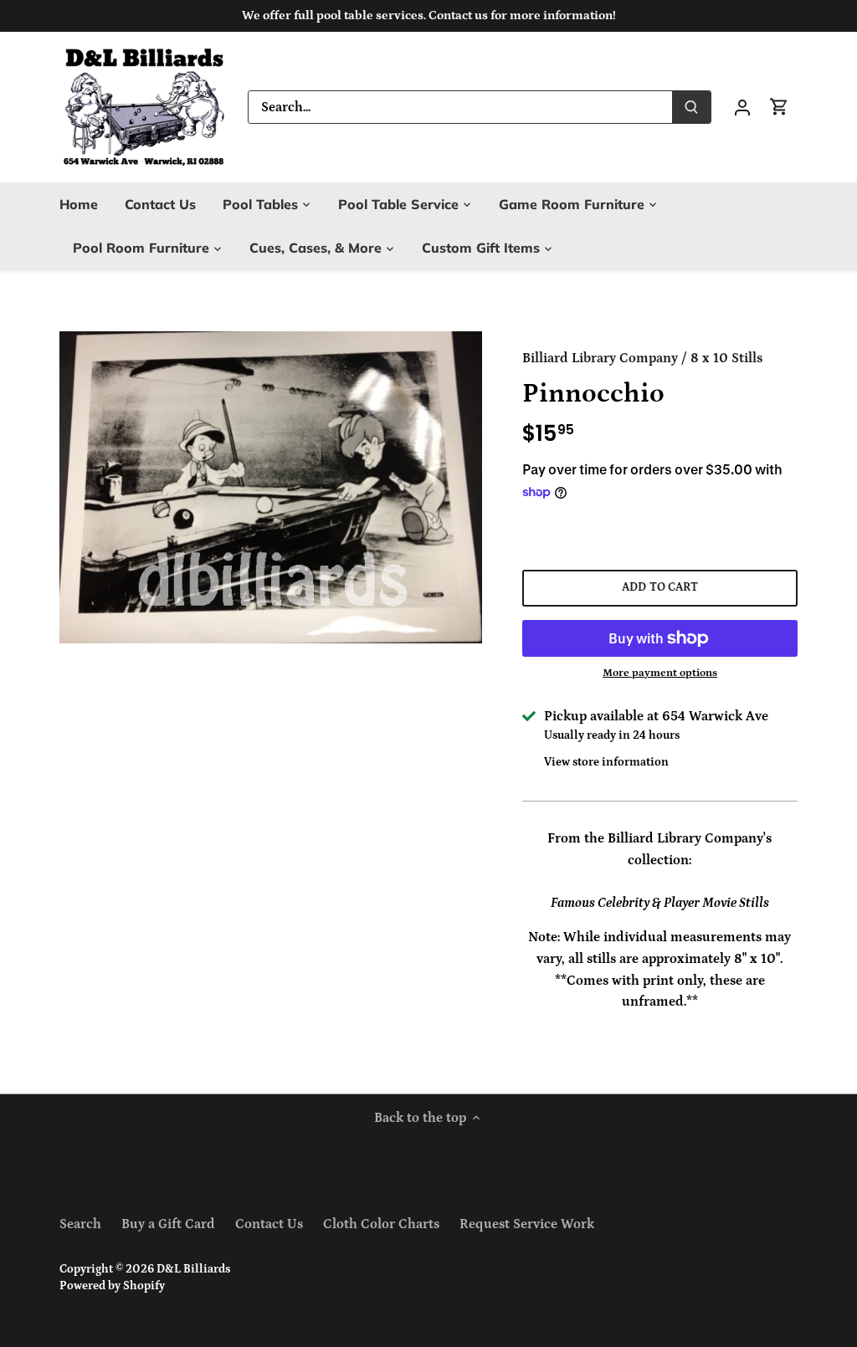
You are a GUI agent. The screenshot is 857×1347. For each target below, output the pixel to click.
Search (80, 1224)
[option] (270, 487)
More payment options (660, 673)
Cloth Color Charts (381, 1224)
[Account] (742, 107)
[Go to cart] (779, 107)
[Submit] (691, 107)
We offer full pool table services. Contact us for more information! (429, 15)
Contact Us (269, 1224)
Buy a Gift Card (168, 1224)
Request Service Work (526, 1224)
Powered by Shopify (112, 1286)
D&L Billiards (193, 1269)
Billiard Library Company (600, 358)
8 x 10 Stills (726, 358)
